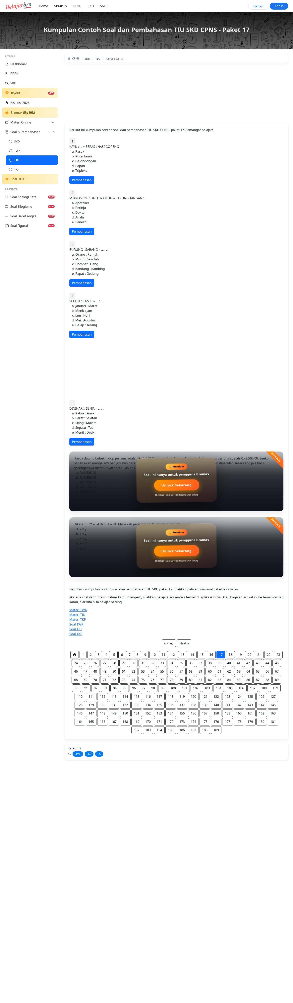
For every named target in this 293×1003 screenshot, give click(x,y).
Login (279, 6)
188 (204, 730)
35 (181, 663)
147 (91, 713)
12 (173, 654)
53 (143, 671)
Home (43, 6)
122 (216, 696)
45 (277, 663)
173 (182, 721)
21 (259, 654)
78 (171, 680)
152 (148, 713)
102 (196, 688)
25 (85, 663)
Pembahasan (82, 180)
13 (182, 654)
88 (267, 680)
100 (173, 688)
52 (133, 671)
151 (136, 713)
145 (273, 705)
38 (210, 663)
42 (248, 663)
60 (210, 671)
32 (152, 663)
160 (239, 713)
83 (219, 680)
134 (148, 705)
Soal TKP (75, 634)
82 (210, 680)
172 (170, 721)
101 (184, 688)
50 (114, 671)
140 (216, 705)
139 (204, 705)
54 (152, 671)
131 (114, 705)
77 (162, 680)
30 (133, 663)
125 (250, 696)
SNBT (104, 6)
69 (85, 680)
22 (268, 654)
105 (230, 688)
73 (124, 680)
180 (261, 721)
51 (124, 671)
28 (114, 663)
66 (267, 671)
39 (219, 663)
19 (240, 654)
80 (191, 680)
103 (207, 688)
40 (229, 663)
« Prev (168, 643)
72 (114, 680)
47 (85, 671)
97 (143, 688)
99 (162, 688)
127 (273, 696)
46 (76, 671)
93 (105, 688)
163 (273, 713)
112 (102, 696)
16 (211, 654)
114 (125, 696)
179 (250, 721)
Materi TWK (78, 610)
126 (261, 696)
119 (182, 696)
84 (229, 680)
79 (181, 680)
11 (163, 654)
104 (218, 688)
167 (114, 721)
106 (241, 688)
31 (143, 663)
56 (171, 671)
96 (134, 688)
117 (159, 696)
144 (261, 705)
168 (125, 721)
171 (159, 721)
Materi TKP (77, 619)
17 (221, 654)
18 (230, 654)
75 (143, 680)
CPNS (77, 6)
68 (76, 680)
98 (153, 688)
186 (182, 730)
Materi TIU (77, 615)
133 (136, 705)
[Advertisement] (176, 95)
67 (277, 671)
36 (191, 663)
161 (250, 713)
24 (76, 663)
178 (239, 721)
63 (238, 671)
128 (80, 705)
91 (86, 688)
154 (170, 713)
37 (200, 663)
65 (258, 671)
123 (227, 696)
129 (91, 705)
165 (91, 721)
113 (114, 696)
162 (261, 713)
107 (252, 688)
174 (193, 721)
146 (80, 713)
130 (102, 705)
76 (152, 680)
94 (115, 688)
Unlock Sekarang (176, 485)
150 (125, 713)
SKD (91, 6)
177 (227, 721)
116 (148, 696)
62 (229, 671)
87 (258, 680)
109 (275, 688)
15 (202, 654)
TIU (97, 58)
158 (216, 713)
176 (216, 721)
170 (148, 721)
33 (162, 663)
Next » (184, 643)
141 (227, 705)
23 (278, 654)
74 (133, 680)
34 (171, 663)
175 (204, 721)
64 (248, 671)
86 (248, 680)
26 (95, 663)
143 (250, 705)
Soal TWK (76, 624)
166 (102, 721)
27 (104, 663)
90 (76, 688)
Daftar (258, 6)
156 (193, 713)
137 (182, 705)
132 (125, 705)
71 (104, 680)
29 (124, 663)
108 (264, 688)
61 (219, 671)
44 (267, 663)
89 (277, 680)
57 (181, 671)
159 (227, 713)
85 (238, 680)
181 (273, 721)
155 (182, 713)
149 (114, 713)
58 (191, 671)
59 (200, 671)
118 (170, 696)
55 (162, 671)
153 (159, 713)
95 (124, 688)
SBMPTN (60, 6)
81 (200, 680)
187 (193, 730)
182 (136, 730)
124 (239, 696)
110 (80, 696)
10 (154, 654)
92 (95, 688)
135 (159, 705)
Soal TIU (75, 629)
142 (239, 705)
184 (159, 730)
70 (95, 680)
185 (170, 730)
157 (204, 713)
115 (136, 696)
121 (204, 696)
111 (91, 696)
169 (136, 721)
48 (95, 671)
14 (192, 654)
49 (104, 671)
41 (238, 663)
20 (249, 654)
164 (80, 721)
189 (216, 730)
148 (102, 713)
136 (170, 705)
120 (193, 696)
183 (148, 730)
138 (193, 705)
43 (258, 663)
